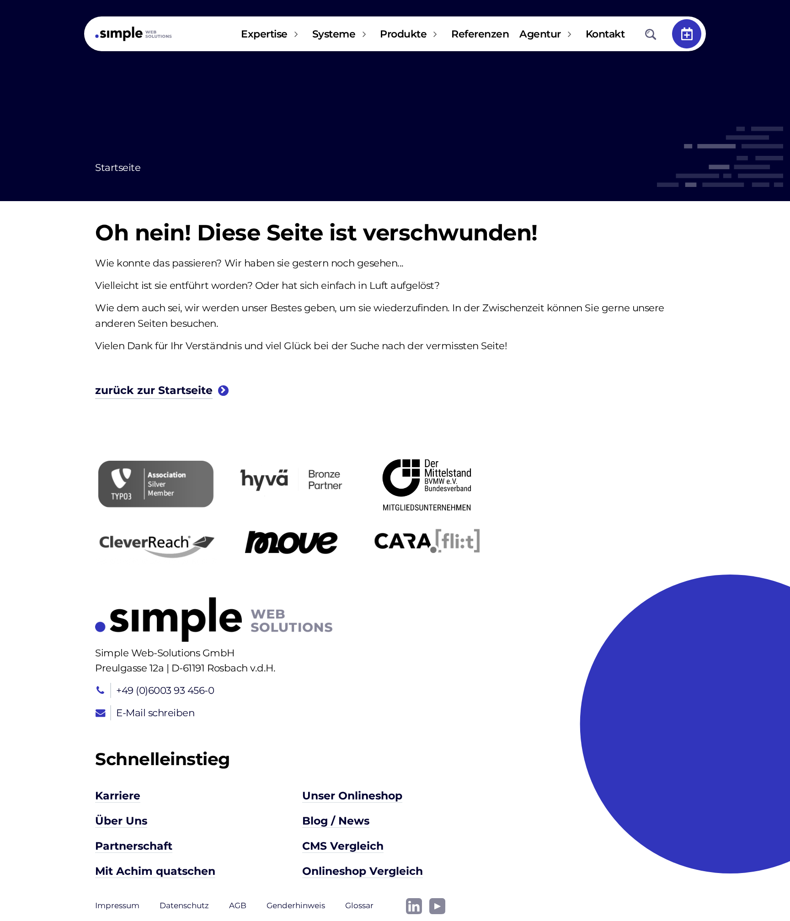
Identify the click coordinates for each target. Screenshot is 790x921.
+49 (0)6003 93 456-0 (165, 690)
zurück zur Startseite (154, 390)
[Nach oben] (753, 884)
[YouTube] (437, 905)
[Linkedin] (414, 905)
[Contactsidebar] (686, 33)
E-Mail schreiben (155, 713)
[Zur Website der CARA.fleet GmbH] (426, 541)
